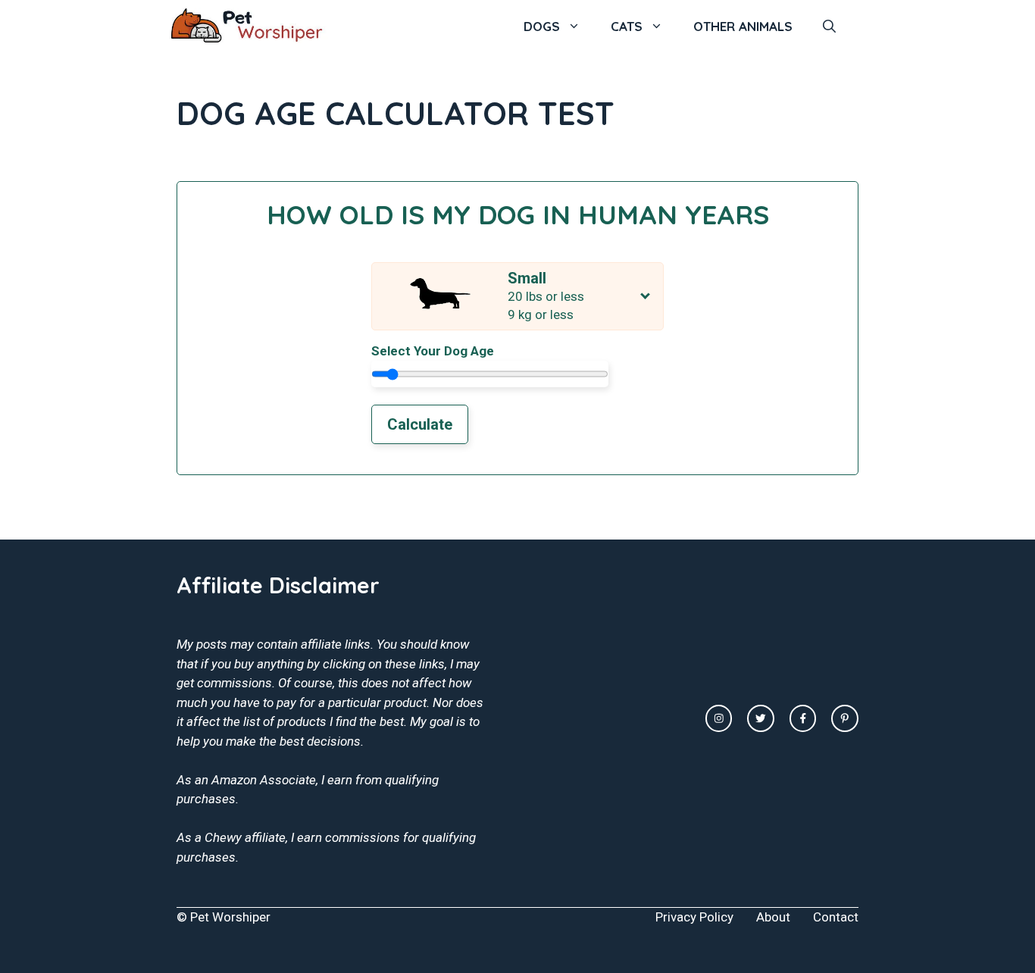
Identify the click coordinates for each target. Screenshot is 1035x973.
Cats (627, 26)
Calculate (419, 424)
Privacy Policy (694, 917)
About (773, 917)
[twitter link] (760, 718)
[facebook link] (803, 718)
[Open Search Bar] (829, 26)
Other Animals (743, 26)
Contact (835, 917)
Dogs (542, 26)
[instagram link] (719, 718)
